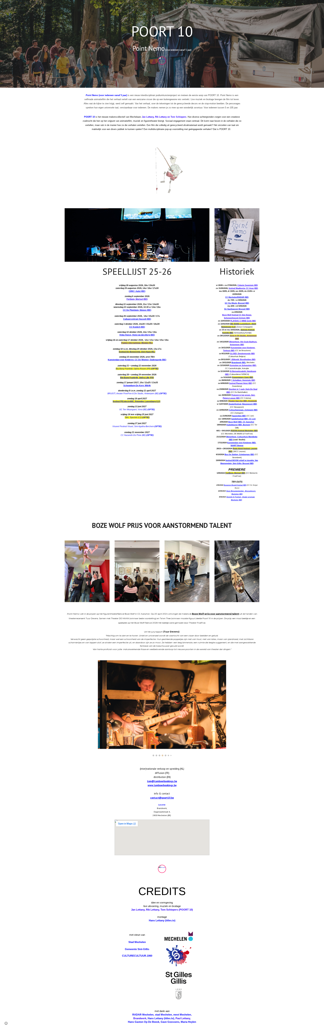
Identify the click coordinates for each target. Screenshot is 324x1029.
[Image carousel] (162, 708)
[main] (162, 38)
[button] (6, 1023)
